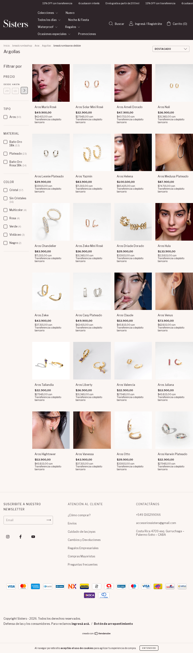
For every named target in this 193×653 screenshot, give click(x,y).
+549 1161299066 (148, 514)
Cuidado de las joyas (81, 531)
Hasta (15, 84)
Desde (7, 84)
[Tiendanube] (96, 634)
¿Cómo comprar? (79, 515)
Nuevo (70, 13)
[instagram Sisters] (8, 536)
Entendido (149, 648)
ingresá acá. (81, 624)
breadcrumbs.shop (22, 45)
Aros (37, 45)
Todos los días (47, 20)
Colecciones (46, 13)
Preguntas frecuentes (82, 564)
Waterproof (46, 27)
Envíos (72, 523)
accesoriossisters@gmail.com (156, 523)
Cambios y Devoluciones (84, 540)
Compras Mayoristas (81, 556)
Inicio (7, 45)
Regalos (71, 27)
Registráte (155, 24)
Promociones (87, 34)
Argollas (46, 45)
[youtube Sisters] (33, 536)
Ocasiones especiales (52, 34)
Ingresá (140, 24)
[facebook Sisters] (20, 536)
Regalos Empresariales (83, 548)
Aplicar (24, 90)
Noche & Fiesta (78, 20)
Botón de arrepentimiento (113, 624)
